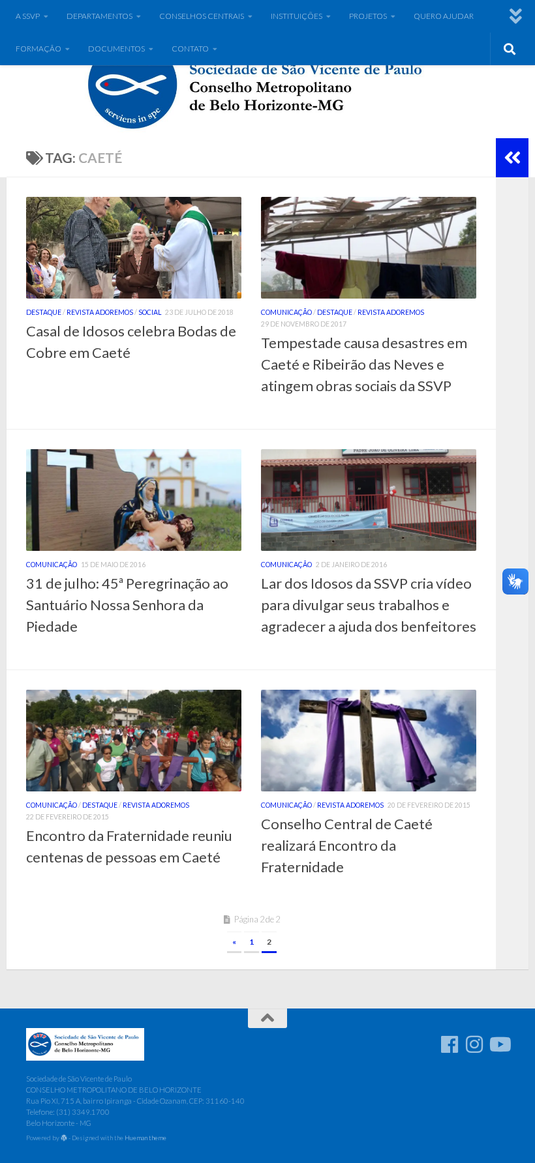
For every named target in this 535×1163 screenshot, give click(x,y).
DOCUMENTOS (116, 48)
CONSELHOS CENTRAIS (201, 16)
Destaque (43, 312)
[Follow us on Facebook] (449, 1044)
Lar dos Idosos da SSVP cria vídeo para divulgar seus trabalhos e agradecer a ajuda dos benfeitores (368, 604)
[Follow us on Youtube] (499, 1044)
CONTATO (190, 48)
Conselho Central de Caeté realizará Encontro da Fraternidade (347, 845)
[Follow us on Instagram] (474, 1044)
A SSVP (28, 16)
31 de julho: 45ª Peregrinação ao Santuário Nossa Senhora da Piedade (127, 604)
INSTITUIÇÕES (296, 16)
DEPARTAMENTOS (99, 16)
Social (149, 312)
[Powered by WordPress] (64, 1138)
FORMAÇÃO (38, 48)
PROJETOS (368, 16)
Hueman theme (145, 1137)
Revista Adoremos (100, 312)
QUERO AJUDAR (444, 16)
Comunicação (286, 312)
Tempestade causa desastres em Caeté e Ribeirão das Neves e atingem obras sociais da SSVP (364, 364)
